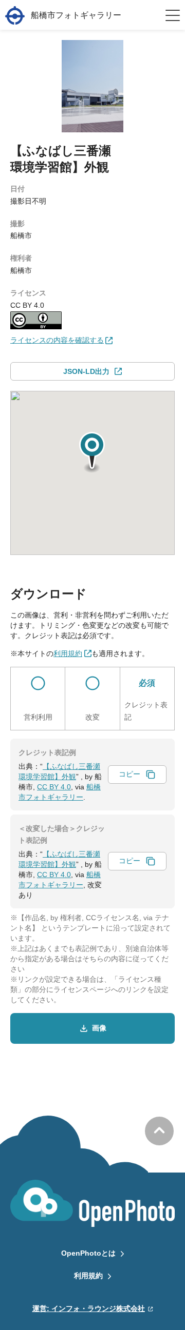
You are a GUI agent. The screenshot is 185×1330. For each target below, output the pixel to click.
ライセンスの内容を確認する (57, 340)
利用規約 (88, 1276)
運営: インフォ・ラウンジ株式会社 (88, 1308)
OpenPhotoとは (88, 1253)
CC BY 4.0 (54, 787)
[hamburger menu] (172, 15)
